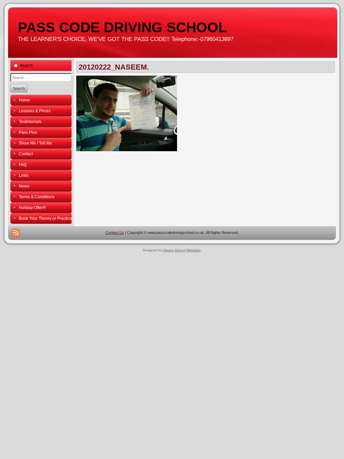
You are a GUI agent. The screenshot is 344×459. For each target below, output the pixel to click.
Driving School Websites (182, 250)
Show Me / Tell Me (35, 143)
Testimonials (30, 121)
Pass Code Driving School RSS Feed (15, 233)
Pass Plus (28, 132)
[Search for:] (41, 77)
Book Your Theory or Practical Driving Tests (45, 218)
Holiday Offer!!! (32, 207)
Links (24, 175)
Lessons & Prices (34, 111)
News (24, 186)
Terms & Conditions (36, 197)
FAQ (23, 164)
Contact (26, 154)
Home (24, 100)
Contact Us (114, 233)
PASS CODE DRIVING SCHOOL (122, 27)
